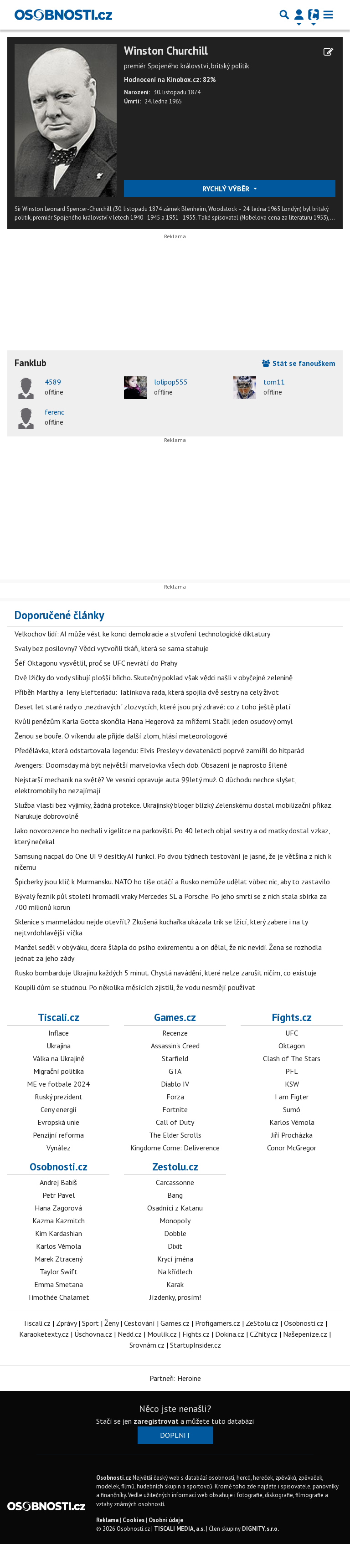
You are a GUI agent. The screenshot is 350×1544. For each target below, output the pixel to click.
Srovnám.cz (147, 1344)
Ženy (111, 1323)
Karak (175, 1284)
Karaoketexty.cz (44, 1334)
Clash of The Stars (291, 1058)
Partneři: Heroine (175, 1378)
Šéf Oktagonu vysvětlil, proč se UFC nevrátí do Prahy (96, 662)
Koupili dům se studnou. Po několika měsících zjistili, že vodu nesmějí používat (135, 987)
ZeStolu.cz (262, 1323)
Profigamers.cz (217, 1323)
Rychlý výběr (226, 188)
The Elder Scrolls (175, 1134)
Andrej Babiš (58, 1182)
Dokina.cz (229, 1334)
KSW (292, 1083)
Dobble (175, 1233)
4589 (53, 381)
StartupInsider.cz (195, 1344)
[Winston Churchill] (66, 119)
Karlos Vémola (291, 1122)
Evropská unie (58, 1122)
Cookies (133, 1520)
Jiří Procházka (292, 1134)
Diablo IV (175, 1083)
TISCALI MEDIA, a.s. (179, 1529)
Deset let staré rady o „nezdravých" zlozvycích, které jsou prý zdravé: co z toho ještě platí (153, 706)
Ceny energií (59, 1109)
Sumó (291, 1109)
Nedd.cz (130, 1334)
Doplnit (175, 1435)
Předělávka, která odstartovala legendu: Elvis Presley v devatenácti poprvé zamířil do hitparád (159, 750)
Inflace (58, 1032)
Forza (175, 1096)
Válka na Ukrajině (58, 1058)
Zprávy (66, 1323)
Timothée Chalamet (58, 1297)
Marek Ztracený (58, 1258)
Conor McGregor (291, 1147)
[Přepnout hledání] (284, 15)
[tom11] (244, 387)
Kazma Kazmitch (58, 1220)
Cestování (139, 1323)
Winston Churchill (166, 50)
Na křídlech (175, 1271)
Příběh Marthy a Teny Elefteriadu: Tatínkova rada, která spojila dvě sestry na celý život (147, 692)
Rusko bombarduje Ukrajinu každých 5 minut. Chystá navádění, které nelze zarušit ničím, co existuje (166, 972)
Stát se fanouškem (303, 363)
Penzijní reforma (58, 1134)
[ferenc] (26, 417)
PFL (291, 1071)
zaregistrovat (156, 1421)
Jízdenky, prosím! (175, 1297)
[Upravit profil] (328, 52)
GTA (175, 1071)
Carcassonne (175, 1182)
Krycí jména (175, 1258)
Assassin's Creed (175, 1045)
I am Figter (292, 1096)
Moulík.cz (162, 1334)
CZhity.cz (264, 1334)
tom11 (274, 381)
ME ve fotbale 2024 (58, 1083)
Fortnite (175, 1109)
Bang (175, 1195)
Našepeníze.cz (305, 1334)
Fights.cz (292, 1017)
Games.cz (175, 1017)
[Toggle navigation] (328, 15)
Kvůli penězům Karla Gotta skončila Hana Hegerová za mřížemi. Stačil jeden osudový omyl (154, 721)
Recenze (175, 1032)
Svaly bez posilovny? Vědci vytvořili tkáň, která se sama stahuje (112, 648)
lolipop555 (171, 381)
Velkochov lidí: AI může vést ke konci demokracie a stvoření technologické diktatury (142, 633)
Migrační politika (58, 1071)
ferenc (54, 411)
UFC (291, 1032)
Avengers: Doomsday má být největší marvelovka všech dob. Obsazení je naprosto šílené (151, 764)
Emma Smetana (58, 1284)
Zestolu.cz (175, 1166)
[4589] (26, 387)
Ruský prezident (58, 1096)
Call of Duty (175, 1122)
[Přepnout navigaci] (299, 15)
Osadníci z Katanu (175, 1207)
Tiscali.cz (58, 1017)
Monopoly (175, 1220)
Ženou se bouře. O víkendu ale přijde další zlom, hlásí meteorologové (121, 735)
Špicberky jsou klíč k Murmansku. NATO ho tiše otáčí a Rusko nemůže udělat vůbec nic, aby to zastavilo (172, 881)
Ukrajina (58, 1045)
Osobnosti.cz (59, 1166)
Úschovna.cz (93, 1334)
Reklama (107, 1520)
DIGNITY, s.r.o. (260, 1529)
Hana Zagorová (58, 1207)
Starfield (175, 1058)
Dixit (175, 1246)
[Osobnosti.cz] (63, 15)
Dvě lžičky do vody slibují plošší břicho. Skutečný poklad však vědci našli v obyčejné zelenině (154, 677)
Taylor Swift (58, 1271)
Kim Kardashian (58, 1233)
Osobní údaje (166, 1520)
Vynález (58, 1147)
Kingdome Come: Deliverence (175, 1147)
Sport (90, 1323)
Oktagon (291, 1045)
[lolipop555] (135, 387)
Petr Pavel (58, 1195)
